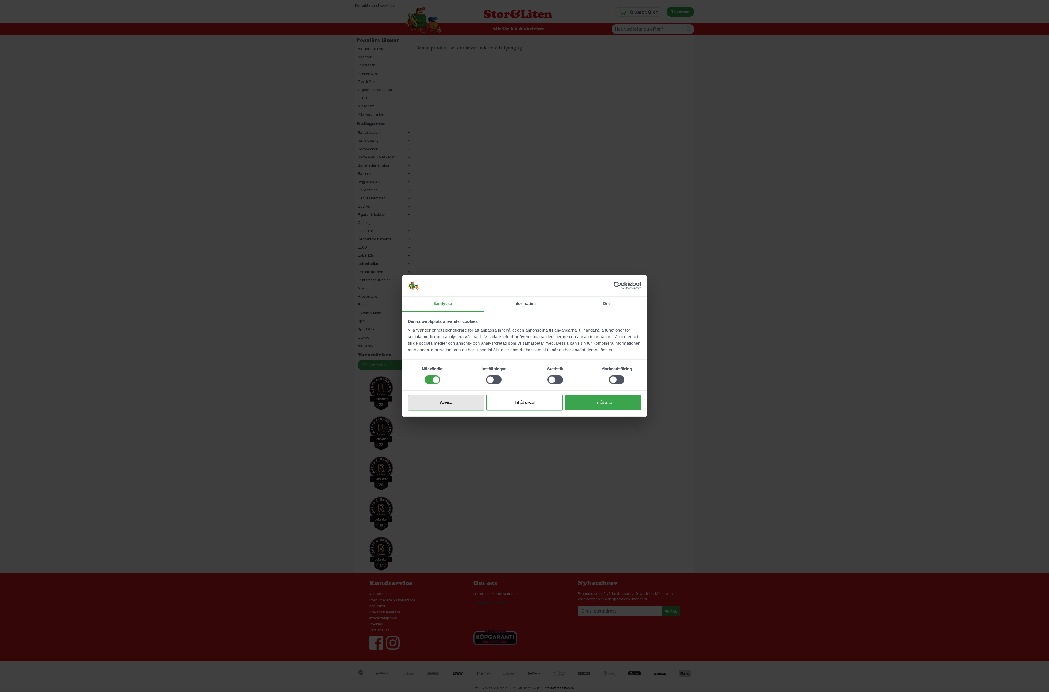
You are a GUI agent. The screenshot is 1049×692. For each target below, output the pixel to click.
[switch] (494, 379)
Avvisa (446, 402)
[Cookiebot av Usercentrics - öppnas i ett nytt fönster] (617, 286)
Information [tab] (524, 303)
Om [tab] (606, 303)
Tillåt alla (603, 402)
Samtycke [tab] (442, 303)
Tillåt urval (525, 402)
